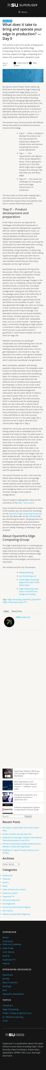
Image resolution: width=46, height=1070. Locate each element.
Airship (6, 978)
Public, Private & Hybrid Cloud (17, 1013)
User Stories (8, 910)
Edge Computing (11, 1009)
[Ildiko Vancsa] (9, 626)
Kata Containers (10, 982)
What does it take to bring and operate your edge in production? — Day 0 (22, 31)
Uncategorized (9, 903)
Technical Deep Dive (11, 900)
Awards (6, 963)
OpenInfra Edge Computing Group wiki (25, 513)
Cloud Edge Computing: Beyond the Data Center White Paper (29, 582)
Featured (6, 879)
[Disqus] (23, 668)
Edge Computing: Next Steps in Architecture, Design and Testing (28, 591)
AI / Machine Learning (13, 1017)
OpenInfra (26, 599)
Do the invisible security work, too (17, 834)
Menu (25, 12)
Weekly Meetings (26, 572)
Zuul (5, 990)
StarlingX (7, 986)
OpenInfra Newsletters (13, 994)
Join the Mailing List (27, 576)
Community (7, 875)
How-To (6, 882)
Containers (8, 1005)
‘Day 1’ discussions (26, 503)
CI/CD (5, 1020)
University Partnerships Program (16, 907)
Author (6, 611)
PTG (25, 602)
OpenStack (8, 974)
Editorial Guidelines (12, 944)
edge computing (14, 599)
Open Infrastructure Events (14, 889)
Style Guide (8, 948)
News (5, 886)
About (5, 937)
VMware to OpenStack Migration (16, 914)
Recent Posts (17, 611)
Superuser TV (8, 896)
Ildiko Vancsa (22, 63)
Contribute (8, 941)
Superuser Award (10, 893)
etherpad (33, 516)
